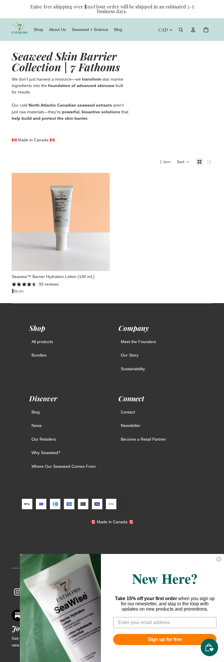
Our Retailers (44, 439)
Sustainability (133, 368)
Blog (36, 412)
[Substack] (17, 615)
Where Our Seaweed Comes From (64, 466)
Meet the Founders (138, 341)
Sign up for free (165, 639)
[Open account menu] (193, 29)
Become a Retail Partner (143, 439)
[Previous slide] (20, 222)
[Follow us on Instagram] (17, 592)
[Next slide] (101, 222)
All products (42, 341)
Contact (128, 412)
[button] (183, 161)
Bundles (39, 355)
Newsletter (130, 425)
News (37, 425)
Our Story (130, 355)
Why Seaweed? (46, 452)
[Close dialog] (219, 559)
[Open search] (180, 29)
